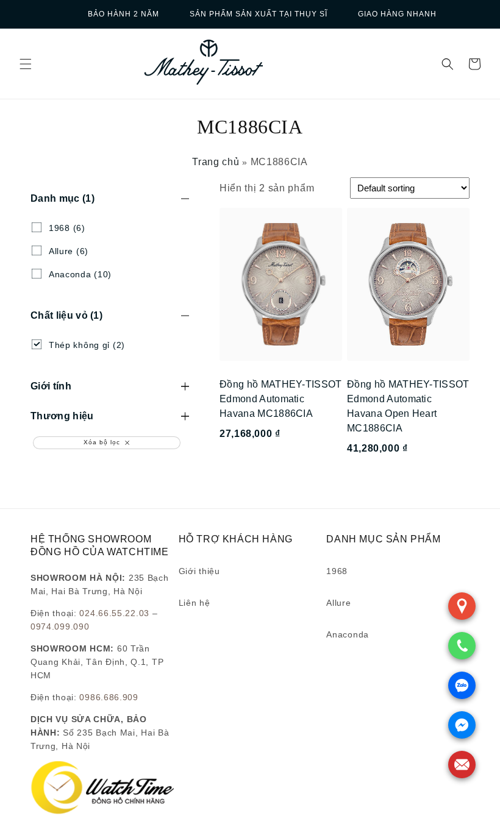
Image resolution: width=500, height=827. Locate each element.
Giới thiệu (199, 571)
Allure (338, 603)
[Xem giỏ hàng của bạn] (474, 64)
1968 (337, 571)
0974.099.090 (59, 626)
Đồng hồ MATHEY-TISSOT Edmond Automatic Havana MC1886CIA (281, 399)
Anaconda (347, 634)
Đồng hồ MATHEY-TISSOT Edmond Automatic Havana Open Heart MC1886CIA (408, 406)
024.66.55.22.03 (114, 613)
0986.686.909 (108, 697)
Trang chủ (215, 162)
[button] (25, 64)
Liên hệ (194, 603)
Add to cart (280, 481)
